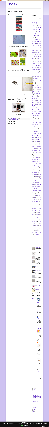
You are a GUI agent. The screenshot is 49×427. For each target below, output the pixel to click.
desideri (39, 78)
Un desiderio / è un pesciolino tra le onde (37, 285)
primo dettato (35, 184)
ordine (37, 163)
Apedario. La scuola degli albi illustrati (37, 396)
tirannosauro (38, 223)
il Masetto (17, 119)
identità (32, 116)
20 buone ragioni (37, 22)
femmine (36, 94)
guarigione (40, 113)
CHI (36, 59)
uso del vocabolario (35, 228)
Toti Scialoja (33, 225)
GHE (32, 105)
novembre (34, 389)
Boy (36, 48)
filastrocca (40, 96)
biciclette (38, 47)
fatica (37, 93)
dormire (40, 84)
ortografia (33, 164)
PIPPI (33, 176)
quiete (36, 193)
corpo (38, 71)
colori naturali (34, 63)
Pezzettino (39, 172)
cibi (32, 60)
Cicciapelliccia (40, 60)
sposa (36, 214)
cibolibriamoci (37, 60)
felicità (32, 94)
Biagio (34, 45)
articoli (34, 37)
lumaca (38, 142)
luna (40, 142)
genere (40, 103)
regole (34, 197)
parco (32, 167)
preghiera (33, 180)
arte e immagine (35, 36)
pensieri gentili (37, 170)
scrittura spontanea (35, 204)
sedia (40, 206)
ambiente (35, 31)
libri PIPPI (38, 139)
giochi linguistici (39, 107)
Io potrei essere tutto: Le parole (36, 405)
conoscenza (39, 67)
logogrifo (37, 141)
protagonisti (39, 190)
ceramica (32, 58)
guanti (38, 113)
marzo (33, 411)
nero (34, 157)
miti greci (34, 152)
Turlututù (32, 226)
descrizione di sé (36, 78)
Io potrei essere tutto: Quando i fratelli (37, 397)
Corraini (40, 71)
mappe (35, 146)
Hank (35, 115)
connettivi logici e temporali (34, 67)
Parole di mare (34, 407)
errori (40, 89)
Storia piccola (38, 215)
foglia (34, 98)
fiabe (39, 95)
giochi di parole (35, 107)
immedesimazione (33, 118)
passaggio (36, 168)
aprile (33, 410)
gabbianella (35, 102)
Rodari (34, 201)
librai (38, 137)
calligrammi (33, 52)
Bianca (36, 45)
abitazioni (40, 24)
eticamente (33, 91)
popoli (34, 178)
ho (40, 115)
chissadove (39, 59)
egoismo (40, 87)
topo (36, 224)
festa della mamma (35, 95)
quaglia (32, 192)
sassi (32, 202)
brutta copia (35, 49)
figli (37, 96)
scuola (37, 205)
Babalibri (40, 41)
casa (38, 56)
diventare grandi (33, 82)
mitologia (38, 152)
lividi (35, 141)
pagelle (40, 165)
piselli (37, 176)
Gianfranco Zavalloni (36, 106)
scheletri (36, 203)
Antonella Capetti (34, 297)
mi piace (37, 150)
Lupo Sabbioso (37, 143)
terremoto (38, 221)
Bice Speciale (36, 47)
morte (34, 153)
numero (34, 161)
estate (32, 90)
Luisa (36, 142)
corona (37, 71)
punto (34, 191)
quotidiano (40, 193)
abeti (37, 24)
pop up (32, 178)
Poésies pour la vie (35, 394)
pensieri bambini (33, 170)
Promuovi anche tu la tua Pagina (35, 12)
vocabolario (36, 232)
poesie (40, 177)
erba (34, 89)
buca (36, 49)
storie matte (40, 216)
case (40, 56)
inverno (33, 124)
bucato (38, 49)
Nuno (35, 161)
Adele (40, 25)
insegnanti (33, 122)
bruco (40, 48)
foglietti (36, 98)
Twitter (34, 226)
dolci (36, 83)
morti (36, 153)
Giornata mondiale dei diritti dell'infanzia (37, 109)
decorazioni (35, 76)
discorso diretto (35, 80)
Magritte (36, 144)
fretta (40, 100)
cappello (35, 54)
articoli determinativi (38, 37)
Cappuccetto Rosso (39, 54)
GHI (34, 105)
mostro (36, 154)
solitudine (40, 212)
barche (40, 43)
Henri (38, 115)
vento (35, 230)
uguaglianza (35, 227)
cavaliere (32, 57)
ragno (39, 195)
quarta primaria (33, 193)
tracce (37, 225)
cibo (34, 60)
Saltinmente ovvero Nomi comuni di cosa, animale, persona (38, 280)
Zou (32, 236)
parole (40, 167)
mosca (38, 153)
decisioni (32, 76)
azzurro (37, 41)
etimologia (35, 91)
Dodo (34, 83)
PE (40, 169)
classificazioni (39, 61)
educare (40, 85)
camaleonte (39, 52)
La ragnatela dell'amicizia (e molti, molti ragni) (38, 275)
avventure (33, 41)
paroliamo (33, 168)
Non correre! (38, 159)
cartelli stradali (33, 56)
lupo (35, 143)
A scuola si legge (36, 23)
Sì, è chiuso (38, 319)
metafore (32, 150)
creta (32, 74)
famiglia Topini (39, 92)
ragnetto (35, 195)
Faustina (40, 93)
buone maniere (37, 50)
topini (32, 224)
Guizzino (33, 114)
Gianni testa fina (39, 106)
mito (36, 152)
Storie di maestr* (36, 216)
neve (36, 157)
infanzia (40, 120)
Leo (36, 133)
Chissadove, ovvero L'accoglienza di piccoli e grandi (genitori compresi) (38, 290)
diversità (37, 82)
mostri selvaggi (34, 154)
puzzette (36, 191)
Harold (37, 115)
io (39, 124)
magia (34, 144)
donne (34, 84)
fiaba (38, 95)
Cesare (38, 58)
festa (38, 94)
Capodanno (33, 54)
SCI (40, 203)
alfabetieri (36, 29)
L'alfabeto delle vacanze (38, 256)
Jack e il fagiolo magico (38, 126)
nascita (35, 156)
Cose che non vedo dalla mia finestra (36, 72)
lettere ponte (35, 135)
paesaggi (37, 165)
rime (40, 198)
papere (40, 166)
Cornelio (35, 71)
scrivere (38, 204)
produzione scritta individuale (34, 188)
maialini (40, 144)
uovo (32, 228)
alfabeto (39, 29)
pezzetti (36, 172)
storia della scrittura (34, 215)
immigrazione (37, 118)
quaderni (40, 191)
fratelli (35, 100)
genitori (37, 104)
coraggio (32, 71)
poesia (33, 177)
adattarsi (38, 25)
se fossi (37, 206)
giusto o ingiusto (35, 111)
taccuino (36, 219)
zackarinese (37, 234)
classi (36, 61)
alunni (33, 31)
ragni (37, 195)
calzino (36, 52)
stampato (40, 214)
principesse (36, 185)
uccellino (40, 226)
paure (36, 169)
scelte (34, 203)
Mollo (40, 152)
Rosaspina (37, 201)
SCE (32, 203)
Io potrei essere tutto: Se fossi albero (36, 406)
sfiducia (40, 208)
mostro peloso (39, 154)
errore (38, 89)
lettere (32, 135)
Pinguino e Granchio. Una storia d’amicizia (38, 373)
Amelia (37, 31)
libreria (40, 137)
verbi (37, 230)
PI (40, 172)
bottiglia (35, 48)
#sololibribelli (38, 21)
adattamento (36, 25)
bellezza (33, 44)
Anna (40, 33)
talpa (38, 219)
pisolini (40, 176)
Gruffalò (34, 113)
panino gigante (35, 166)
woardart (32, 234)
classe (34, 61)
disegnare (38, 80)
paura (34, 169)
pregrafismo (39, 180)
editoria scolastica (37, 85)
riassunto (40, 197)
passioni (32, 169)
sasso (34, 202)
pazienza (38, 169)
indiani (34, 120)
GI (40, 105)
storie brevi (33, 216)
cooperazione (33, 70)
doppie (38, 84)
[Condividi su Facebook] (19, 118)
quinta (38, 193)
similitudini (39, 210)
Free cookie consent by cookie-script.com (45, 426)
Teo (32, 221)
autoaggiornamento (13, 119)
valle (40, 229)
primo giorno (38, 184)
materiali (35, 148)
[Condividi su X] (18, 118)
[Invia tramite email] (17, 118)
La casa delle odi (36, 127)
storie (40, 215)
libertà (36, 137)
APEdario (12, 3)
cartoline (36, 56)
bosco (32, 48)
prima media (38, 182)
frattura (37, 100)
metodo (35, 150)
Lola (39, 141)
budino (40, 49)
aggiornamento (33, 27)
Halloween (33, 115)
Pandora (32, 166)
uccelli (37, 226)
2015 (33, 414)
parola (38, 167)
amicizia (40, 31)
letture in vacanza (33, 137)
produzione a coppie (34, 186)
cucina (40, 74)
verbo (40, 230)
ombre (33, 163)
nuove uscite (38, 161)
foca (32, 98)
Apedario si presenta (34, 35)
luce (32, 142)
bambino (35, 43)
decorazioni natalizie (39, 76)
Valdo (36, 229)
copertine (36, 70)
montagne (33, 153)
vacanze (34, 229)
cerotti (34, 58)
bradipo (38, 48)
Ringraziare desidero (36, 199)
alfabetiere (34, 29)
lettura (37, 135)
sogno (33, 212)
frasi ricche (33, 100)
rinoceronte (40, 199)
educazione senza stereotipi (36, 87)
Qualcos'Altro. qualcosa (36, 192)
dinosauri (32, 79)
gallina (40, 102)
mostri (40, 153)
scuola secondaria (33, 206)
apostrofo (40, 35)
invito (37, 124)
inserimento (40, 122)
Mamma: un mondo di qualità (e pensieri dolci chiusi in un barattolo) (37, 261)
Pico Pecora (39, 174)
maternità (38, 148)
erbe (36, 89)
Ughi (32, 227)
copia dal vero (39, 70)
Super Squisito (38, 217)
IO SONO (34, 125)
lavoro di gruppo (35, 131)
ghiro (38, 105)
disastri (32, 80)
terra (36, 221)
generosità (33, 104)
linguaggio (40, 140)
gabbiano (38, 102)
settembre (37, 208)
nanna (40, 155)
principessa (33, 185)
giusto (32, 111)
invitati (35, 124)
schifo (38, 203)
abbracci (33, 24)
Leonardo (39, 133)
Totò (35, 225)
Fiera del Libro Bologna (34, 96)
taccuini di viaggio (33, 219)
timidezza (35, 223)
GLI (38, 111)
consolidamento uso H (34, 69)
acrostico (33, 25)
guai (36, 113)
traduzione (40, 225)
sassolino (36, 202)
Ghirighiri (36, 105)
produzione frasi (39, 186)
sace (40, 201)
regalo (32, 197)
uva (40, 228)
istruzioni (32, 126)
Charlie (40, 58)
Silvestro (35, 210)
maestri (32, 144)
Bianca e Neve (39, 45)
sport (34, 214)
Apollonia (38, 35)
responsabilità (37, 197)
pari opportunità (35, 167)
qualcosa (40, 192)
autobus (40, 39)
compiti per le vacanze (37, 65)
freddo (39, 100)
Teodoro (34, 221)
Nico (40, 157)
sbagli (38, 202)
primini (32, 184)
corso (15, 119)
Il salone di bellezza (36, 117)
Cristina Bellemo (37, 74)
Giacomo (32, 106)
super (35, 217)
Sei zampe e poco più (35, 399)
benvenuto (33, 45)
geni (35, 104)
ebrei (34, 85)
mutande (34, 155)
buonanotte (33, 50)
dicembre (34, 388)
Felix (34, 94)
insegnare (36, 122)
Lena (32, 133)
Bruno (32, 49)
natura (40, 156)
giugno (34, 408)
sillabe (32, 210)
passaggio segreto (39, 168)
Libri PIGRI (35, 139)
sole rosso (37, 212)
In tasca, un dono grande (35, 395)
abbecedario (40, 23)
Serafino (32, 208)
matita (40, 148)
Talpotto (40, 219)
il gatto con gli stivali (38, 116)
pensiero (40, 170)
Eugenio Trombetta (39, 91)
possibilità (40, 178)
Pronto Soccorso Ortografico (34, 190)
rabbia (35, 194)
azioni (35, 41)
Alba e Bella (38, 27)
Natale (38, 156)
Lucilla (34, 142)
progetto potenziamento (38, 189)
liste (32, 141)
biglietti (40, 47)
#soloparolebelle (33, 22)
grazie (32, 113)
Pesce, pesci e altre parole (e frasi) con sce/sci (38, 247)
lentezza (35, 133)
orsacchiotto (40, 163)
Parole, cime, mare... (35, 400)
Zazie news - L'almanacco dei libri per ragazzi (39, 328)
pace (34, 165)
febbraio (34, 412)
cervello (36, 58)
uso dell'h (38, 228)
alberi (40, 27)
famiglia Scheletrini (34, 92)
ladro (40, 129)
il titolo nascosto (39, 117)
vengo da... (33, 230)
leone (40, 133)
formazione (39, 98)
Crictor (34, 74)
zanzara (40, 234)
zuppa (34, 236)
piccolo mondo (35, 174)
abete (35, 24)
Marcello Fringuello (39, 146)
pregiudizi (36, 180)
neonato (32, 157)
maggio (34, 409)
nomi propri (35, 159)
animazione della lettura (36, 33)
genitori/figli (40, 104)
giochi (32, 107)
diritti (37, 79)
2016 (33, 387)
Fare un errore (35, 93)
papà (38, 166)
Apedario (10, 119)
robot (32, 201)
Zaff (38, 234)
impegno (40, 118)
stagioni (38, 214)
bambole (38, 43)
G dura (32, 102)
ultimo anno (38, 227)
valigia (38, 229)
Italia (34, 126)
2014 (33, 415)
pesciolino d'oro (33, 172)
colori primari (38, 63)
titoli (40, 223)
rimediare (32, 199)
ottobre (34, 390)
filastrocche (33, 97)
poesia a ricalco (37, 177)
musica (32, 155)
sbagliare (40, 202)
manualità (33, 146)
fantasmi (32, 93)
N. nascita (38, 155)
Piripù (35, 176)
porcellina (37, 178)
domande (39, 83)
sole (34, 212)
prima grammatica (34, 182)
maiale (38, 144)
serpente (35, 208)
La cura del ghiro (36, 128)
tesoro (40, 221)
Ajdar (35, 27)
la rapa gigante (37, 129)
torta (40, 224)
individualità (37, 120)
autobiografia (37, 39)
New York (38, 157)
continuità (39, 69)
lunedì (32, 143)
